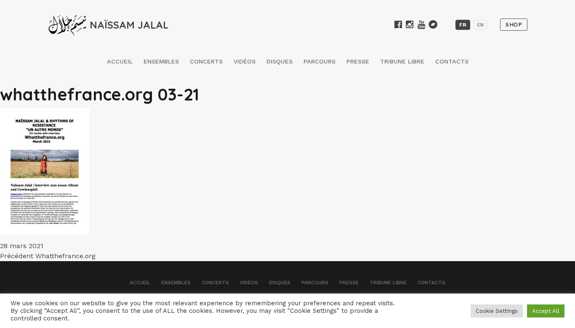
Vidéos (245, 61)
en (480, 25)
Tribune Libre (402, 61)
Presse (357, 61)
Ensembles (161, 61)
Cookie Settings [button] (497, 311)
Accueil (120, 61)
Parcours (319, 61)
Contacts (452, 61)
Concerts (206, 61)
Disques (279, 61)
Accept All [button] (545, 311)
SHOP (514, 24)
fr (462, 25)
